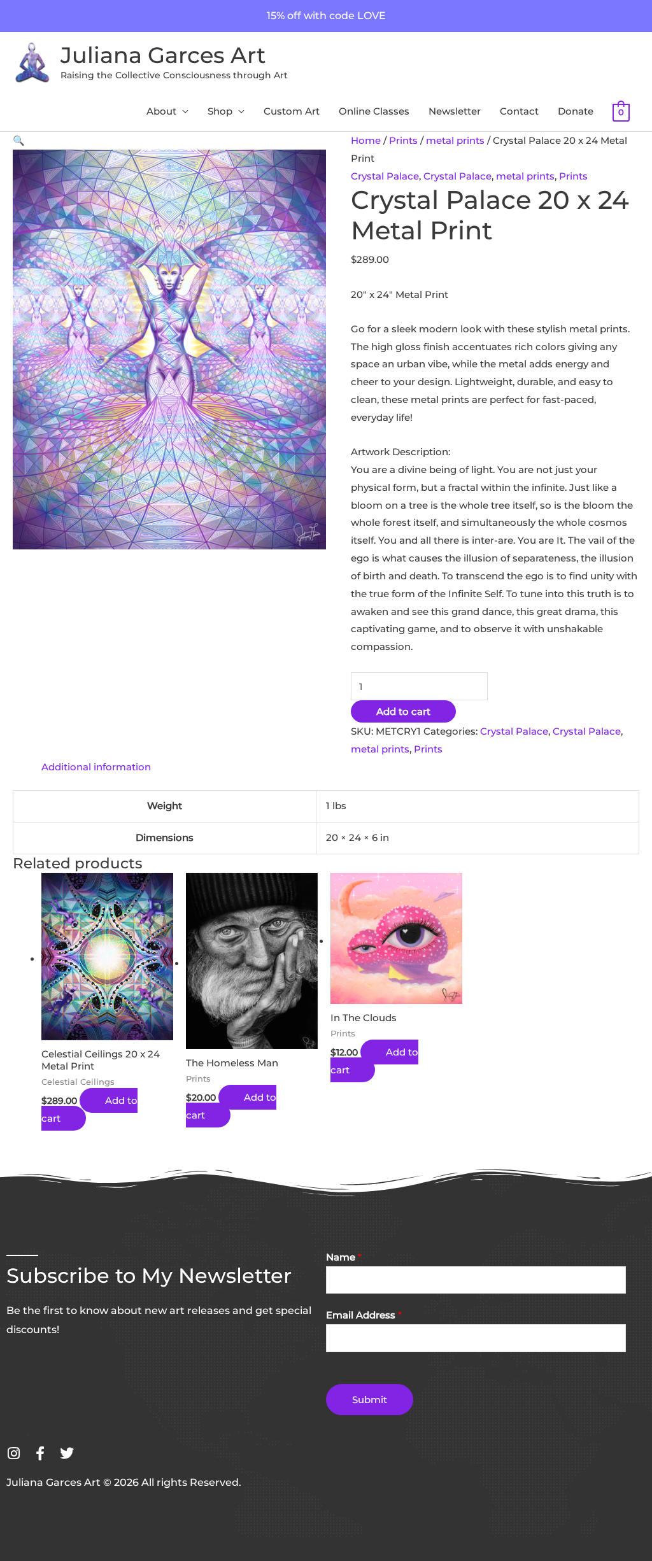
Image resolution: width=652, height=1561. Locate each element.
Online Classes (374, 111)
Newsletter (455, 111)
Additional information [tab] (96, 767)
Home (366, 140)
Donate (575, 111)
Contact (519, 111)
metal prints (455, 140)
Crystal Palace (385, 176)
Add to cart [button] (89, 1109)
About (161, 111)
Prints (403, 140)
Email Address (364, 1315)
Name (344, 1257)
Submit (369, 1400)
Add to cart (403, 711)
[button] (19, 140)
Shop (220, 111)
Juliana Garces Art (163, 55)
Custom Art (292, 111)
